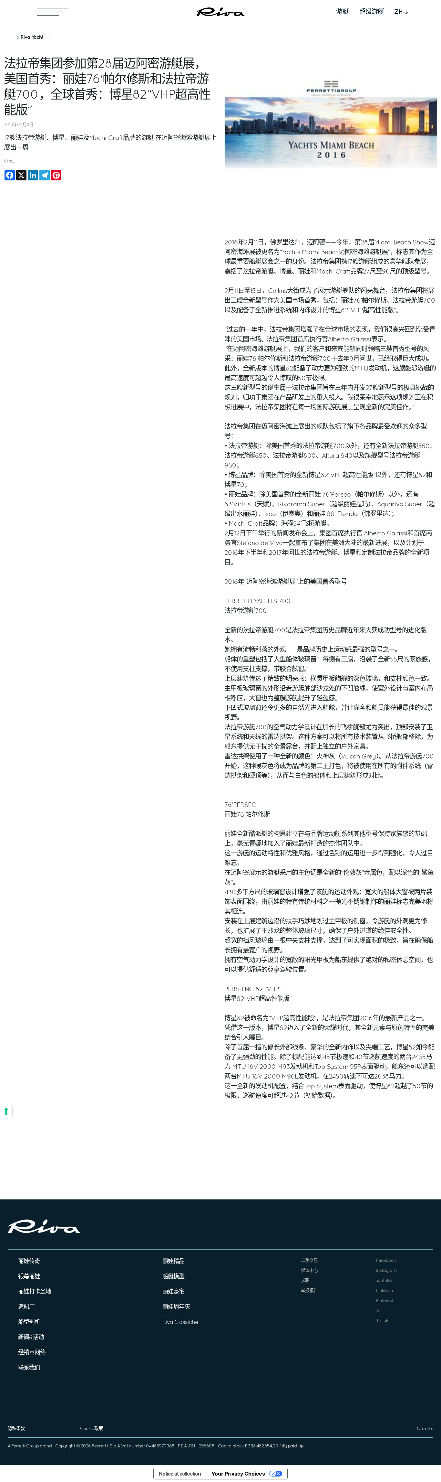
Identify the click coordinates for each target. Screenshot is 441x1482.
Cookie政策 (91, 1429)
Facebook (386, 1261)
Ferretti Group (25, 1446)
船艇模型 (173, 1277)
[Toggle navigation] (52, 12)
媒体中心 (309, 1271)
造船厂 (26, 1307)
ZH (398, 12)
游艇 (342, 12)
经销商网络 (32, 1353)
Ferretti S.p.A (106, 1446)
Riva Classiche (180, 1322)
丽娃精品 (173, 1261)
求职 (305, 1281)
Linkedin (384, 1291)
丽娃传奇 (29, 1261)
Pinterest (384, 1301)
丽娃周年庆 (176, 1307)
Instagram (386, 1271)
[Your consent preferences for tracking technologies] (6, 1111)
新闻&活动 (31, 1337)
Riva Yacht (32, 37)
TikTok (382, 1321)
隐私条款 (16, 1429)
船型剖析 (29, 1322)
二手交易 (309, 1261)
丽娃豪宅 (173, 1292)
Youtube (384, 1281)
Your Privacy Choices (238, 1473)
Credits (425, 1429)
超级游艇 (371, 12)
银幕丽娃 (29, 1277)
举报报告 (309, 1291)
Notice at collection (180, 1473)
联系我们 (29, 1368)
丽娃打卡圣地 (34, 1292)
